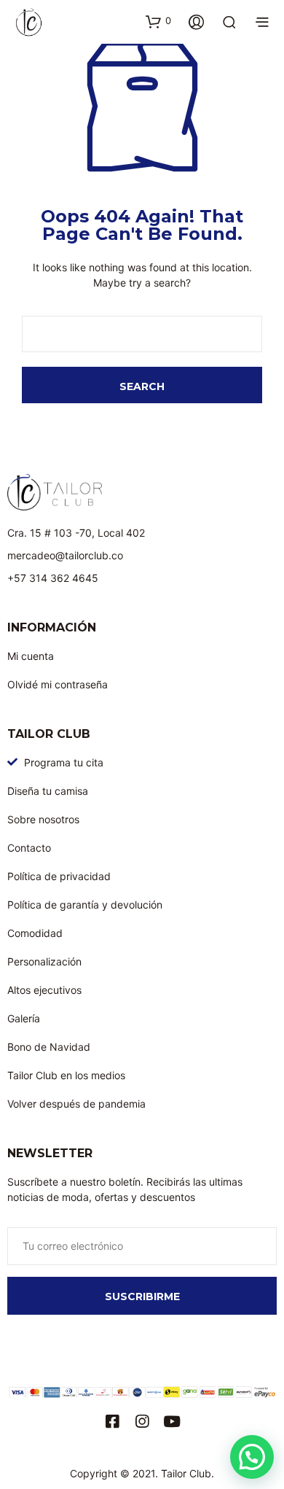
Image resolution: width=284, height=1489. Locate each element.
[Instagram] (142, 1421)
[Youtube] (172, 1421)
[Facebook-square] (112, 1421)
